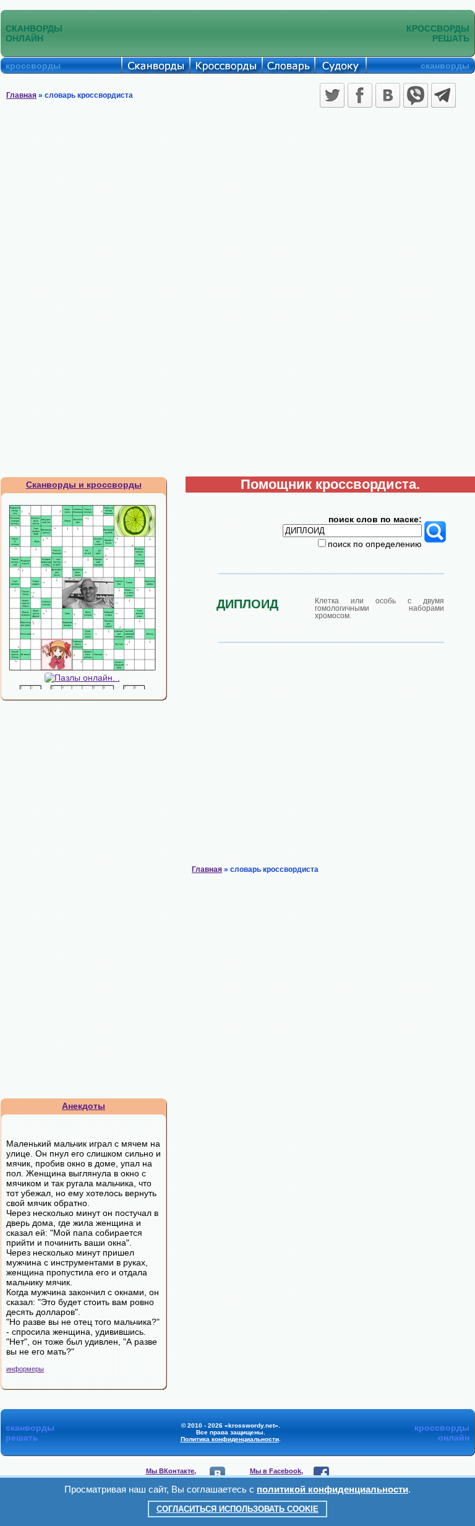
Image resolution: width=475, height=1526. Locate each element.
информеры (25, 1369)
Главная (21, 95)
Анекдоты (83, 1106)
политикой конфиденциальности (332, 1489)
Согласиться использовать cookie (237, 1509)
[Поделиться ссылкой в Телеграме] (443, 95)
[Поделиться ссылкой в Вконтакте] (387, 95)
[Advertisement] (237, 204)
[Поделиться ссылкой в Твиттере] (332, 95)
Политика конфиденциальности (230, 1439)
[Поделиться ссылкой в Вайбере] (415, 95)
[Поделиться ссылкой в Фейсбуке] (360, 95)
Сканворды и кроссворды (84, 484)
